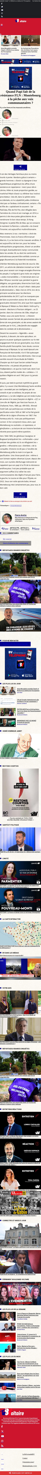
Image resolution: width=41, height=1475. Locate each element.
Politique (15, 122)
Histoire (10, 122)
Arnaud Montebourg (8, 124)
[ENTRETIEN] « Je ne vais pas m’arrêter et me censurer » (18, 1190)
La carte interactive (11, 919)
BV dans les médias (10, 953)
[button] (20, 634)
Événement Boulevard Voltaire (15, 1279)
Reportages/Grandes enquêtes (15, 550)
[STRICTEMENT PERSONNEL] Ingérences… (14, 758)
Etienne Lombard (22, 703)
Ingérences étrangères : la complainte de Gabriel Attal (17, 1274)
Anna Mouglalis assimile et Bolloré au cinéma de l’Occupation (10, 50)
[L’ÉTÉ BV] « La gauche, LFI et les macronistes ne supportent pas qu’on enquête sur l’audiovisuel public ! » (19, 886)
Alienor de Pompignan (23, 1379)
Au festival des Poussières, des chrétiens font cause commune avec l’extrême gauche (30, 51)
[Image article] (10, 40)
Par (4, 53)
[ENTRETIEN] (19, 1137)
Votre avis (6, 988)
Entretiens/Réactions (12, 1109)
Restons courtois (10, 766)
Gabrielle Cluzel (21, 1367)
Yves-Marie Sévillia (22, 1319)
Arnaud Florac (21, 1329)
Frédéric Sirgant (21, 1350)
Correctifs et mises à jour (14, 1221)
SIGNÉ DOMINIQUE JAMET (12, 731)
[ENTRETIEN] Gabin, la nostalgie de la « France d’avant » (18, 1215)
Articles (6, 122)
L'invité (5, 859)
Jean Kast (19, 692)
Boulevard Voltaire (22, 714)
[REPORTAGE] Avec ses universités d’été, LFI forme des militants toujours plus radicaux (18, 605)
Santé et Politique (10, 825)
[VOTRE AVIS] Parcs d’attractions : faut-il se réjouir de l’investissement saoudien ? (17, 1016)
